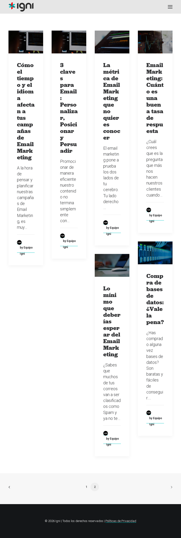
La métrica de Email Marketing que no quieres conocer (111, 101)
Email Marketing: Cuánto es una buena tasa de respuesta (155, 98)
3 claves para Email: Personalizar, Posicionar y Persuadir (69, 108)
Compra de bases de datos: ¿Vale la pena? (155, 299)
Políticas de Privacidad (120, 521)
